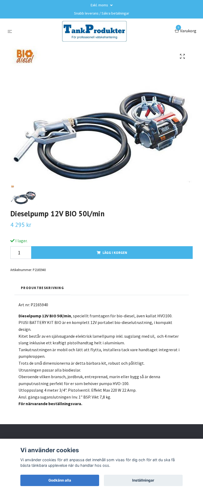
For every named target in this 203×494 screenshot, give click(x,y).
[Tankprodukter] (94, 31)
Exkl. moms (100, 5)
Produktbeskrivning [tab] (42, 288)
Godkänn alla (59, 480)
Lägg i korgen (115, 252)
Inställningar (143, 480)
